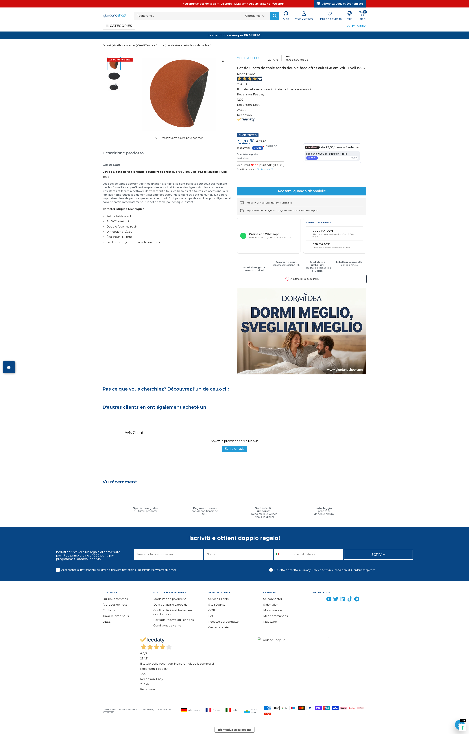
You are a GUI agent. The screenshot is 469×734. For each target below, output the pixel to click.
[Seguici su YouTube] (328, 599)
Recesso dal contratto (223, 621)
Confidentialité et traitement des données (173, 612)
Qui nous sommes (115, 599)
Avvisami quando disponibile (302, 191)
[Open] (9, 367)
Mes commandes (275, 616)
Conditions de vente (167, 625)
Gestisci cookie (218, 627)
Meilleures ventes (125, 45)
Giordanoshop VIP (265, 169)
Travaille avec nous (116, 616)
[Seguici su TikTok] (349, 599)
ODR (211, 610)
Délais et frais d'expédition (171, 604)
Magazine (270, 621)
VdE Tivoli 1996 (248, 58)
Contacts (109, 610)
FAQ (211, 616)
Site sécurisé (217, 604)
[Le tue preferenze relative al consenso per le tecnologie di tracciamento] (462, 727)
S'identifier (270, 604)
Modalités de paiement (169, 599)
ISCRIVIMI (379, 555)
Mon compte (272, 610)
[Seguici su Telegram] (356, 599)
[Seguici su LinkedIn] (342, 599)
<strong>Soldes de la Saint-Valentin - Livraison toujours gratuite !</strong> (233, 3)
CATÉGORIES (121, 26)
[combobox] (281, 554)
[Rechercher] (274, 16)
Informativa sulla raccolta (234, 729)
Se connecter (272, 599)
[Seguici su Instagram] (321, 599)
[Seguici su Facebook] (314, 599)
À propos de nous (115, 604)
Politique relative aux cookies (173, 620)
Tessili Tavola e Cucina (151, 45)
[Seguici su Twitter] (335, 599)
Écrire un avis (234, 448)
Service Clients (218, 599)
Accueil (107, 45)
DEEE (106, 621)
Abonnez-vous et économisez (342, 3)
